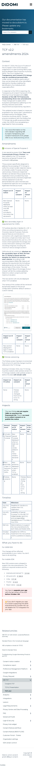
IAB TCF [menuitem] (6, 680)
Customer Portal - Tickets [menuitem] (12, 735)
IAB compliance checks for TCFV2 (12, 645)
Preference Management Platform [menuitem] (15, 669)
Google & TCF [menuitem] (9, 684)
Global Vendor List (17, 516)
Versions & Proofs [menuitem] (9, 717)
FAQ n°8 (18, 261)
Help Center (6, 44)
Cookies (2, 765)
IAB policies (14, 160)
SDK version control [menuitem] (10, 743)
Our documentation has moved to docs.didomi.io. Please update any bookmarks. (14, 24)
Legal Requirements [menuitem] (10, 706)
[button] (30, 661)
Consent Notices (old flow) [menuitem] (12, 728)
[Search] (30, 32)
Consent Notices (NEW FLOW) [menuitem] (13, 732)
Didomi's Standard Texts (9, 650)
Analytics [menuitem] (6, 695)
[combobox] (15, 32)
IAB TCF (16, 44)
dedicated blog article (21, 138)
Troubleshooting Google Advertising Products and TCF (16, 655)
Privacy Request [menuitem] (8, 676)
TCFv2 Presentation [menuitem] (12, 687)
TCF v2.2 (25, 44)
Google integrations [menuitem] (10, 672)
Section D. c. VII (23, 228)
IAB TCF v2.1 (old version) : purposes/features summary (15, 635)
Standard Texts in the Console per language (15, 641)
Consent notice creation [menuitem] (11, 661)
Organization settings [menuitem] (10, 739)
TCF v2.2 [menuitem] (8, 691)
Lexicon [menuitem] (5, 702)
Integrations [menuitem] (7, 698)
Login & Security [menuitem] (8, 720)
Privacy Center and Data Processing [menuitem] (15, 709)
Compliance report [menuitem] (9, 665)
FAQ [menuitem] (4, 713)
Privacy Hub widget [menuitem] (10, 724)
